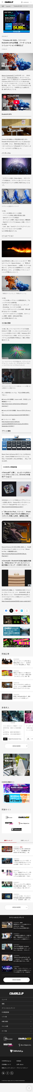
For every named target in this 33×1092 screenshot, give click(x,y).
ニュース (8, 6)
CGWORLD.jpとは (6, 1061)
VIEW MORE (16, 746)
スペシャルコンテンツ (8, 1008)
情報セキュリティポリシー (8, 1068)
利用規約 (19, 1061)
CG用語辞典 (5, 1012)
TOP (3, 6)
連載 (3, 1003)
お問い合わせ (20, 1064)
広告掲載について (6, 1064)
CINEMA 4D (4, 49)
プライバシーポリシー (22, 1068)
